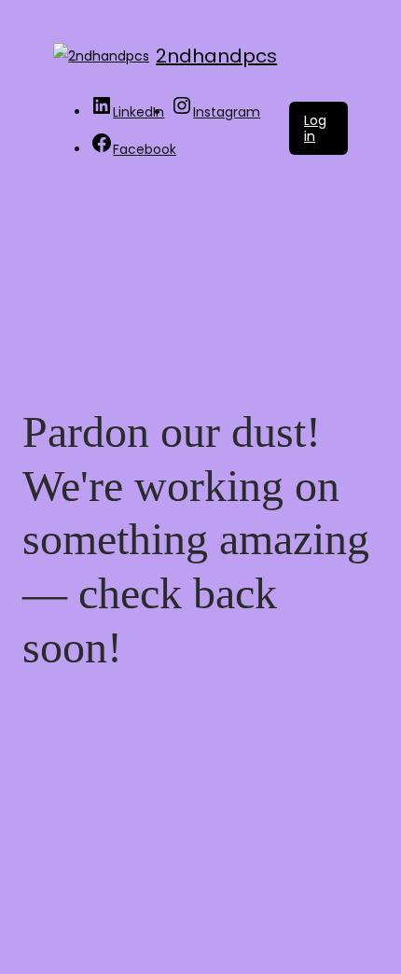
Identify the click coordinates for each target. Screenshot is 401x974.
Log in (315, 128)
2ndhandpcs (216, 56)
